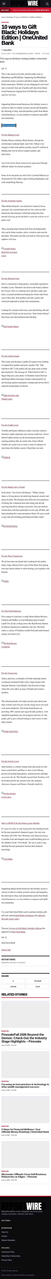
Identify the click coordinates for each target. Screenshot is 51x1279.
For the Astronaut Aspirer (11, 200)
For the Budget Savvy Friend (13, 487)
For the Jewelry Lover (10, 761)
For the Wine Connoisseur (11, 556)
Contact (4, 1236)
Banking (10, 17)
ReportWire (8, 50)
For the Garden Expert (10, 356)
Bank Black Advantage (24, 915)
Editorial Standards (8, 1240)
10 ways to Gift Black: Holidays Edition (25, 928)
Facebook (37, 981)
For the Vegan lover (9, 673)
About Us (4, 1232)
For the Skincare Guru (10, 278)
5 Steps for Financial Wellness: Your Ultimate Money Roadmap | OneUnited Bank (25, 1130)
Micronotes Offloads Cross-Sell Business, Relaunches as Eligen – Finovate (24, 1175)
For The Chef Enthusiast (11, 611)
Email (38, 986)
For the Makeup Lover (10, 134)
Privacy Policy (6, 1260)
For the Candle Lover (9, 425)
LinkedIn (13, 986)
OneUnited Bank (18, 931)
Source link (6, 949)
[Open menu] (3, 3)
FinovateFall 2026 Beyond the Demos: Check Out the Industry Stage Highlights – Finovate (24, 1038)
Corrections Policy (8, 1252)
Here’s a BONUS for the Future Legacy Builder (20, 823)
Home (3, 17)
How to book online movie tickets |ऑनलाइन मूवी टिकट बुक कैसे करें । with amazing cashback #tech (31, 10)
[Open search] (47, 3)
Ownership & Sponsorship (10, 1256)
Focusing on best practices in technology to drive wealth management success (25, 1085)
